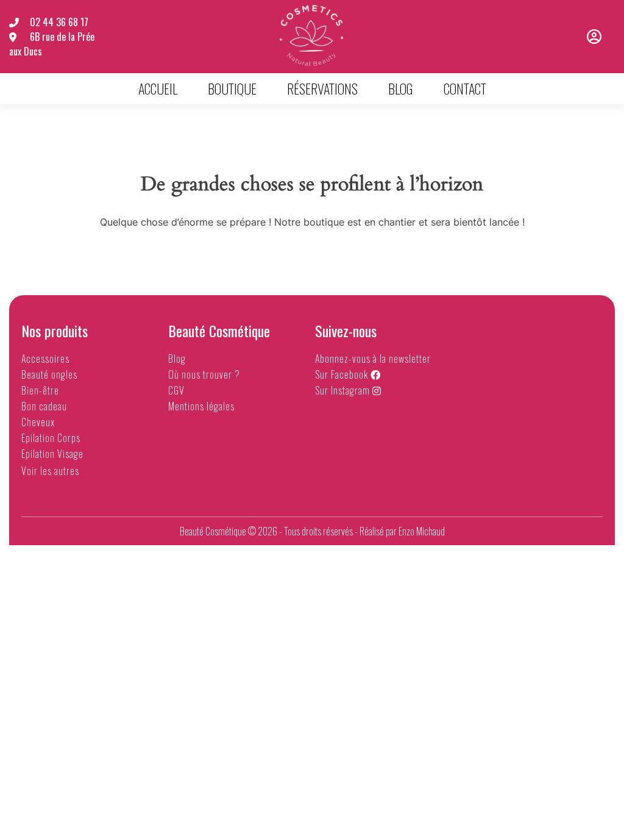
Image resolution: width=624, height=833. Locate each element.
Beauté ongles (49, 374)
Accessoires (45, 358)
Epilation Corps (50, 438)
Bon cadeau (44, 406)
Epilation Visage (52, 453)
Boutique (232, 88)
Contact (465, 88)
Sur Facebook (342, 374)
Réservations (322, 88)
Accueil (157, 88)
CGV (176, 390)
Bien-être (40, 390)
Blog (400, 88)
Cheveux (38, 422)
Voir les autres (51, 470)
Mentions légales (201, 406)
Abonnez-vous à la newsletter (373, 358)
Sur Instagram (343, 390)
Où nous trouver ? (204, 374)
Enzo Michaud (422, 531)
